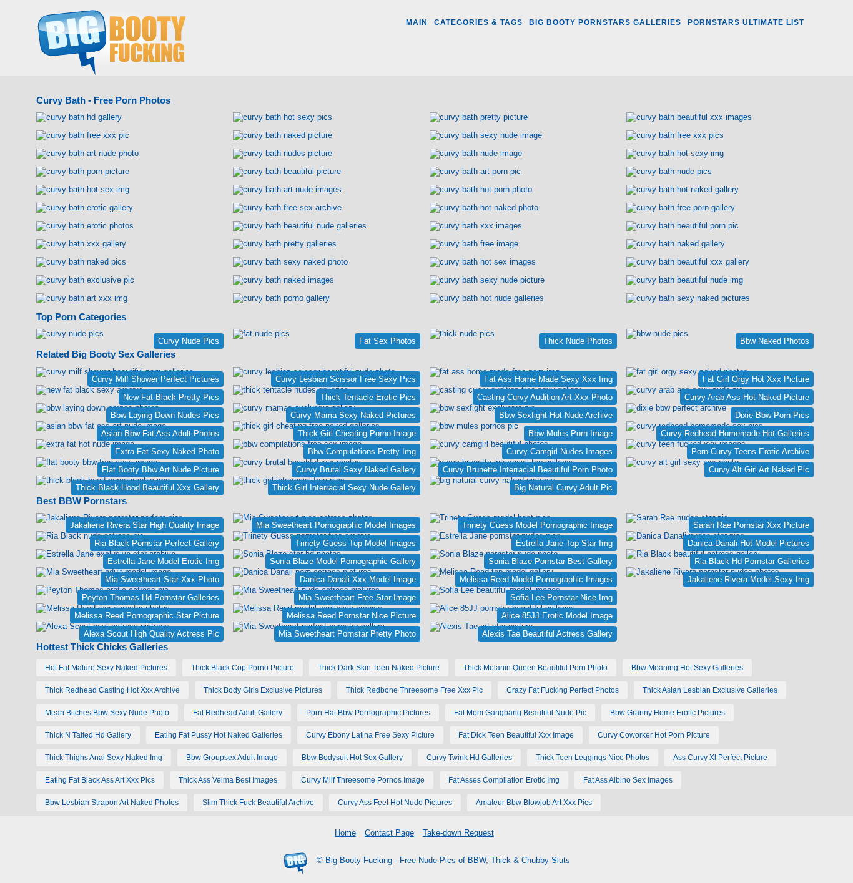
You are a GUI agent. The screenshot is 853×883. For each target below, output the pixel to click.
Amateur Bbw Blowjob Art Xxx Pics (534, 802)
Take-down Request (458, 832)
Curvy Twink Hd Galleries (469, 757)
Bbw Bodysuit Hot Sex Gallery (352, 757)
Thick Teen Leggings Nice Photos (592, 757)
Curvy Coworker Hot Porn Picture (654, 735)
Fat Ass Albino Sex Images (628, 780)
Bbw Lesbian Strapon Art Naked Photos (112, 802)
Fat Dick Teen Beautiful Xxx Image (516, 735)
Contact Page (389, 832)
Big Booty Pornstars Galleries (605, 22)
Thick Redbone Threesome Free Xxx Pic (414, 690)
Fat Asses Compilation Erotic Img (504, 780)
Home (345, 832)
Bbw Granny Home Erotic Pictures (667, 712)
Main (417, 22)
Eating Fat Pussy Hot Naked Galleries (218, 735)
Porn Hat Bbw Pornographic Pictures (368, 712)
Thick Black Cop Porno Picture (242, 667)
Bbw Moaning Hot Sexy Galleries (687, 667)
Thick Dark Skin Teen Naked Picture (379, 667)
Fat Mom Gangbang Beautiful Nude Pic (520, 712)
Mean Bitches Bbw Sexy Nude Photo (107, 712)
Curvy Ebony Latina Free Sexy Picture (370, 735)
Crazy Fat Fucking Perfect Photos (562, 690)
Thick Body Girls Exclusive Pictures (263, 690)
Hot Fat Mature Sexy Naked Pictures (106, 667)
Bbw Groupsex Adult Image (232, 757)
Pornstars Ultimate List (746, 22)
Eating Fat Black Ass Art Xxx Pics (100, 780)
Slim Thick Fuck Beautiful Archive (258, 802)
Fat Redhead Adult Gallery (237, 712)
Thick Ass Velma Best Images (228, 780)
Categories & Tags (478, 22)
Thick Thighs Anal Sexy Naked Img (103, 757)
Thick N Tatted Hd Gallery (88, 735)
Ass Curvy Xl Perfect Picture (720, 757)
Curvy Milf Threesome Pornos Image (363, 780)
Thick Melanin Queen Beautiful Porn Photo (535, 667)
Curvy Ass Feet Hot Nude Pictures (395, 802)
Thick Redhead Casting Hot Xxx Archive (112, 690)
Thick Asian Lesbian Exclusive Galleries (710, 690)
